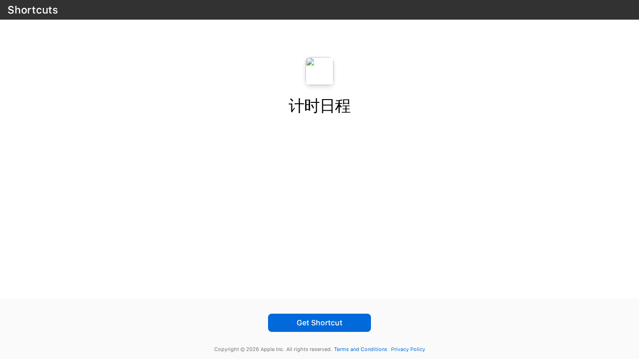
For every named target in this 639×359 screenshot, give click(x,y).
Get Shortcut (319, 322)
